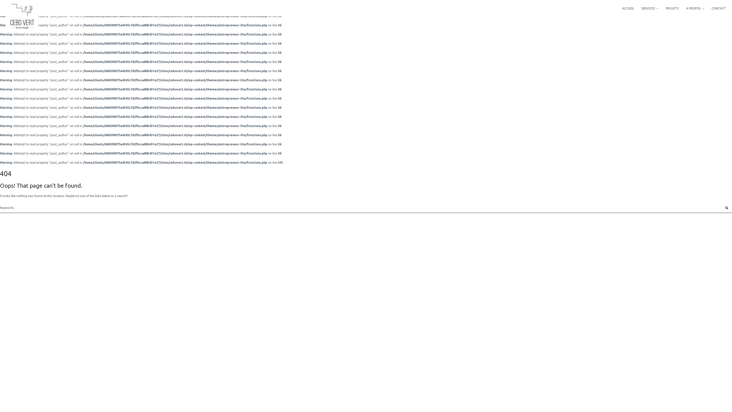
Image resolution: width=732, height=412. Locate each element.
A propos (693, 8)
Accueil (628, 8)
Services (648, 8)
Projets (672, 8)
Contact (719, 8)
